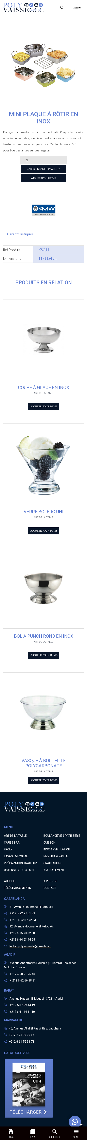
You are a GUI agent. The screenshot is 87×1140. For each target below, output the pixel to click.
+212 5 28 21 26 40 (22, 974)
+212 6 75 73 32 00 (22, 933)
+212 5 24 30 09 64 (21, 1035)
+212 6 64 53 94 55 (22, 939)
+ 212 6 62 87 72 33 (22, 920)
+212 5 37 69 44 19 (22, 1005)
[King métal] (43, 222)
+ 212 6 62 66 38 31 (22, 980)
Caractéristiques (20, 234)
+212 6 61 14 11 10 (22, 1012)
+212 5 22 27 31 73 (22, 913)
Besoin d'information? (44, 168)
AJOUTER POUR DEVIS (43, 177)
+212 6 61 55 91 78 (21, 1041)
